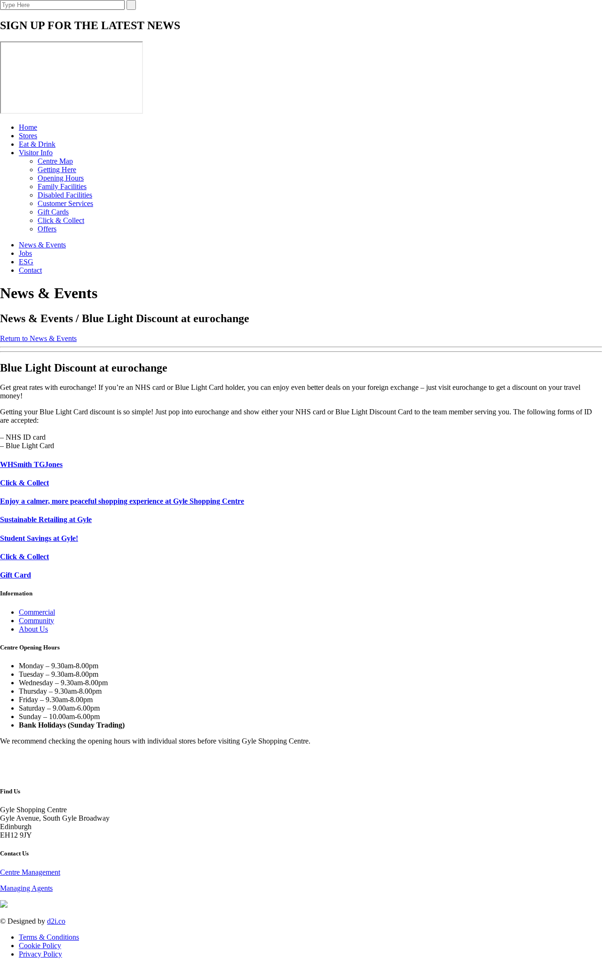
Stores (28, 136)
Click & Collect (61, 220)
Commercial (37, 612)
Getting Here (57, 170)
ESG (26, 262)
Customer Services (65, 203)
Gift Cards (53, 212)
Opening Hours (61, 178)
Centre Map (55, 161)
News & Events (42, 245)
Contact (30, 270)
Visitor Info (36, 153)
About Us (33, 629)
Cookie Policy (40, 946)
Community (36, 621)
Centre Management (30, 872)
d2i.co (56, 921)
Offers (47, 229)
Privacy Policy (40, 954)
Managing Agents (26, 888)
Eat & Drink (37, 144)
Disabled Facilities (65, 195)
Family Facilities (62, 186)
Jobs (25, 253)
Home (28, 127)
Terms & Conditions (49, 937)
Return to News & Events (38, 338)
